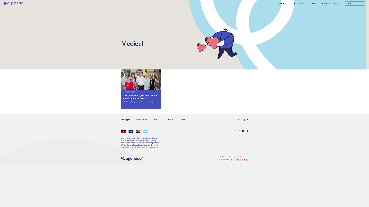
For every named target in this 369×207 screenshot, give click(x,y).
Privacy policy (235, 157)
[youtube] (243, 131)
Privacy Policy (232, 160)
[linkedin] (247, 131)
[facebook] (235, 131)
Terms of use (244, 157)
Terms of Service (243, 160)
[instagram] (239, 131)
